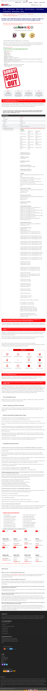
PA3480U (37, 555)
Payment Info (5, 628)
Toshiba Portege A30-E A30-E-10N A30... (10, 526)
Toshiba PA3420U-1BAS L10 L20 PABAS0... (10, 516)
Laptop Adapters (11, 9)
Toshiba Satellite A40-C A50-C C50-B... (29, 526)
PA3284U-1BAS (35, 128)
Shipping (30, 2)
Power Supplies (20, 9)
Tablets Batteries (40, 9)
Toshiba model (30, 14)
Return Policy (42, 2)
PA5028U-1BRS (5, 555)
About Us (25, 2)
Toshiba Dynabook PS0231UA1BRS (28, 516)
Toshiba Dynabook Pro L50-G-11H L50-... (10, 519)
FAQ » (2, 642)
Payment (36, 2)
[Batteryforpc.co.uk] (6, 4)
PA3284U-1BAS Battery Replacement (10, 15)
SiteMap (3, 655)
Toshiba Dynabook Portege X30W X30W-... (29, 519)
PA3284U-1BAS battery (26, 563)
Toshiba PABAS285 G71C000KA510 (28, 525)
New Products (5, 633)
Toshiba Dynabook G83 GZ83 (8, 522)
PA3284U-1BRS (42, 128)
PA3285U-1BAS (23, 128)
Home (5, 9)
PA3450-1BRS (16, 555)
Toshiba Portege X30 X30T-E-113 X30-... (10, 525)
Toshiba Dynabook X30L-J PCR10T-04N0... (29, 522)
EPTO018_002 (9, 47)
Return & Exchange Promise (8, 626)
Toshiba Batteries (21, 14)
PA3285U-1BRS (29, 128)
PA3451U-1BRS (27, 555)
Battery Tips (3, 660)
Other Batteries (16, 11)
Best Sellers (5, 631)
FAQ (44, 688)
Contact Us (18, 2)
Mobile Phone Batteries (30, 9)
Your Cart (34, 5)
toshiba (8, 52)
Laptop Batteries (7, 11)
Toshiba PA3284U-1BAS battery (16, 574)
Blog (23, 11)
